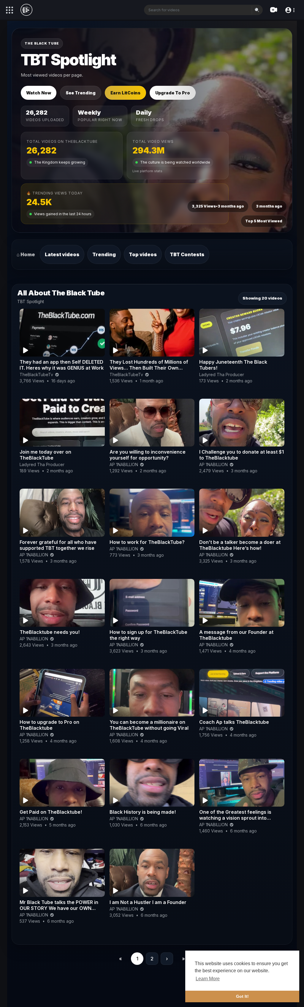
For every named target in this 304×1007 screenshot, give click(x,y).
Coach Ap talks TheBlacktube (234, 722)
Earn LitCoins (125, 92)
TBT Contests (187, 254)
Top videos (143, 254)
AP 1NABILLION (124, 464)
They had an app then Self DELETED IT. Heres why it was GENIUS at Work (62, 365)
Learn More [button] (208, 978)
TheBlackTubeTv (37, 374)
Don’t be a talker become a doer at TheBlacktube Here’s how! (240, 545)
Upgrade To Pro (172, 92)
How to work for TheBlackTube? (147, 542)
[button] (289, 9)
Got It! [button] (242, 996)
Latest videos (62, 254)
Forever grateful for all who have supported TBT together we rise (58, 545)
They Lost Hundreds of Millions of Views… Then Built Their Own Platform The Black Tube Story (149, 368)
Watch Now (38, 92)
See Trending (81, 92)
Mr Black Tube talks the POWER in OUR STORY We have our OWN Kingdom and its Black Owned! (59, 908)
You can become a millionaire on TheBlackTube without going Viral (149, 725)
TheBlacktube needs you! (50, 632)
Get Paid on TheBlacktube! (51, 812)
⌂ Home (26, 254)
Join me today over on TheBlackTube (45, 455)
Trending (104, 254)
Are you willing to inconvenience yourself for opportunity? (148, 455)
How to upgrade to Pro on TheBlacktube (49, 725)
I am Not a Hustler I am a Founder (148, 902)
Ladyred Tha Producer (221, 374)
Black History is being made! (143, 812)
